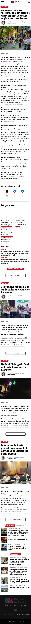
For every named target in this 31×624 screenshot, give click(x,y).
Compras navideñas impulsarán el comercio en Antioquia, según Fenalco (22, 223)
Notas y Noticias (12, 23)
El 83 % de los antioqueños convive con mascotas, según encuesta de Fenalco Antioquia (6, 224)
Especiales (10, 615)
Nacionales (17, 615)
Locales (4, 615)
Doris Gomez (11, 297)
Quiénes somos (25, 615)
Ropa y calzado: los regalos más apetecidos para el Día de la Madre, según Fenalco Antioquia (7, 236)
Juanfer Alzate (12, 458)
